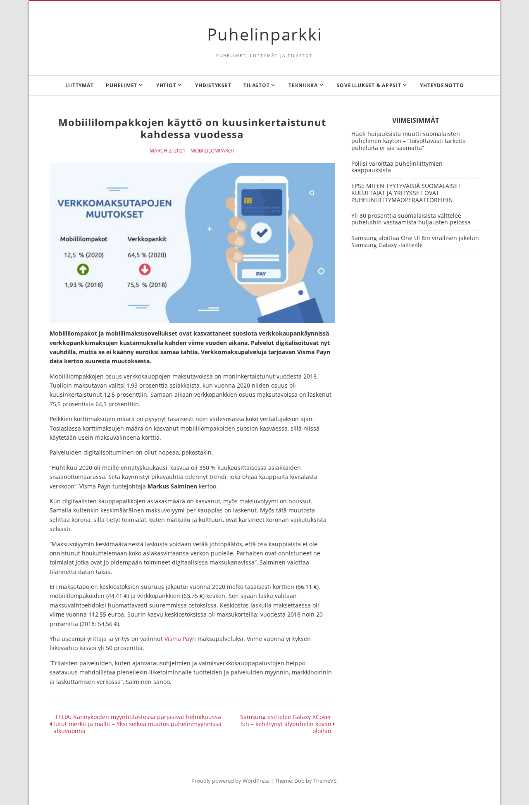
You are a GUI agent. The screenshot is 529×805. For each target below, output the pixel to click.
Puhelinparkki (264, 34)
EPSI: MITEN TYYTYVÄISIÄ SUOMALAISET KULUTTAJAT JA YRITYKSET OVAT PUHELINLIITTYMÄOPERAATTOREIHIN (406, 193)
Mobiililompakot (213, 151)
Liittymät (79, 85)
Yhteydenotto (442, 85)
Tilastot (256, 85)
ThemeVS (324, 780)
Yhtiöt (166, 85)
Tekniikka (303, 85)
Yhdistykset (213, 85)
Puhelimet (121, 85)
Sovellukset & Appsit (369, 85)
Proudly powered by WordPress (230, 780)
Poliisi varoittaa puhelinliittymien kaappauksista (397, 167)
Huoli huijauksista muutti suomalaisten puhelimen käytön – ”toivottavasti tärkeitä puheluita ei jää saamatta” (408, 141)
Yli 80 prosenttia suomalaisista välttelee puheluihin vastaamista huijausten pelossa (411, 219)
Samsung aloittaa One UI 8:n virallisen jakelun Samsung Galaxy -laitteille (415, 241)
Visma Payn (180, 639)
